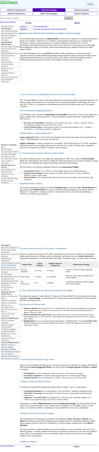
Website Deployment (16, 10)
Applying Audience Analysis (8, 74)
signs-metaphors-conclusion (7, 162)
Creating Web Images (8, 154)
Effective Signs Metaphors (10, 47)
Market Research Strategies (7, 70)
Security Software (7, 354)
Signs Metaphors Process (10, 53)
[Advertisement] (8, 114)
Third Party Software (8, 300)
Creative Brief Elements (9, 178)
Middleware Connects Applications (9, 335)
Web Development (16, 13)
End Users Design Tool (9, 77)
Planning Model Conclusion (6, 39)
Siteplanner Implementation (6, 61)
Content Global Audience (10, 152)
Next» (77, 23)
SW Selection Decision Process (9, 310)
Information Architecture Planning (10, 255)
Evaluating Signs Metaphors (7, 182)
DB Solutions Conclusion (10, 359)
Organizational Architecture (6, 260)
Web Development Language (7, 321)
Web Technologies (49, 13)
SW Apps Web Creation (9, 158)
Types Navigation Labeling (10, 263)
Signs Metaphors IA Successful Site (8, 171)
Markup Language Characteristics (7, 326)
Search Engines (81, 13)
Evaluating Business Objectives (8, 57)
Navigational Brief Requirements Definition (10, 280)
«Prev (28, 23)
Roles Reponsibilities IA (9, 248)
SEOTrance (8, 2)
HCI (2, 147)
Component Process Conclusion (8, 339)
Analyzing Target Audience (7, 65)
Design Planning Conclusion (7, 288)
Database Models (7, 347)
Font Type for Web (8, 156)
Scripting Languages (8, 329)
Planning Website (7, 26)
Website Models (81, 10)
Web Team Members (8, 35)
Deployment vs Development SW (7, 306)
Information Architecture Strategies (10, 271)
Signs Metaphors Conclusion (7, 80)
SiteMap (90, 4)
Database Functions (8, 345)
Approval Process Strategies (7, 175)
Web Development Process (10, 33)
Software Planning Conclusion (7, 315)
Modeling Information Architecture (9, 284)
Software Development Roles (9, 297)
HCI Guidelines (6, 274)
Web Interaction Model (9, 31)
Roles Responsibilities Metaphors (9, 50)
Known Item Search (8, 268)
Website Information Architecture (8, 251)
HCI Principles (6, 149)
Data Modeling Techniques (10, 352)
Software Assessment (8, 303)
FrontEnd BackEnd (8, 331)
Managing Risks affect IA (10, 276)
